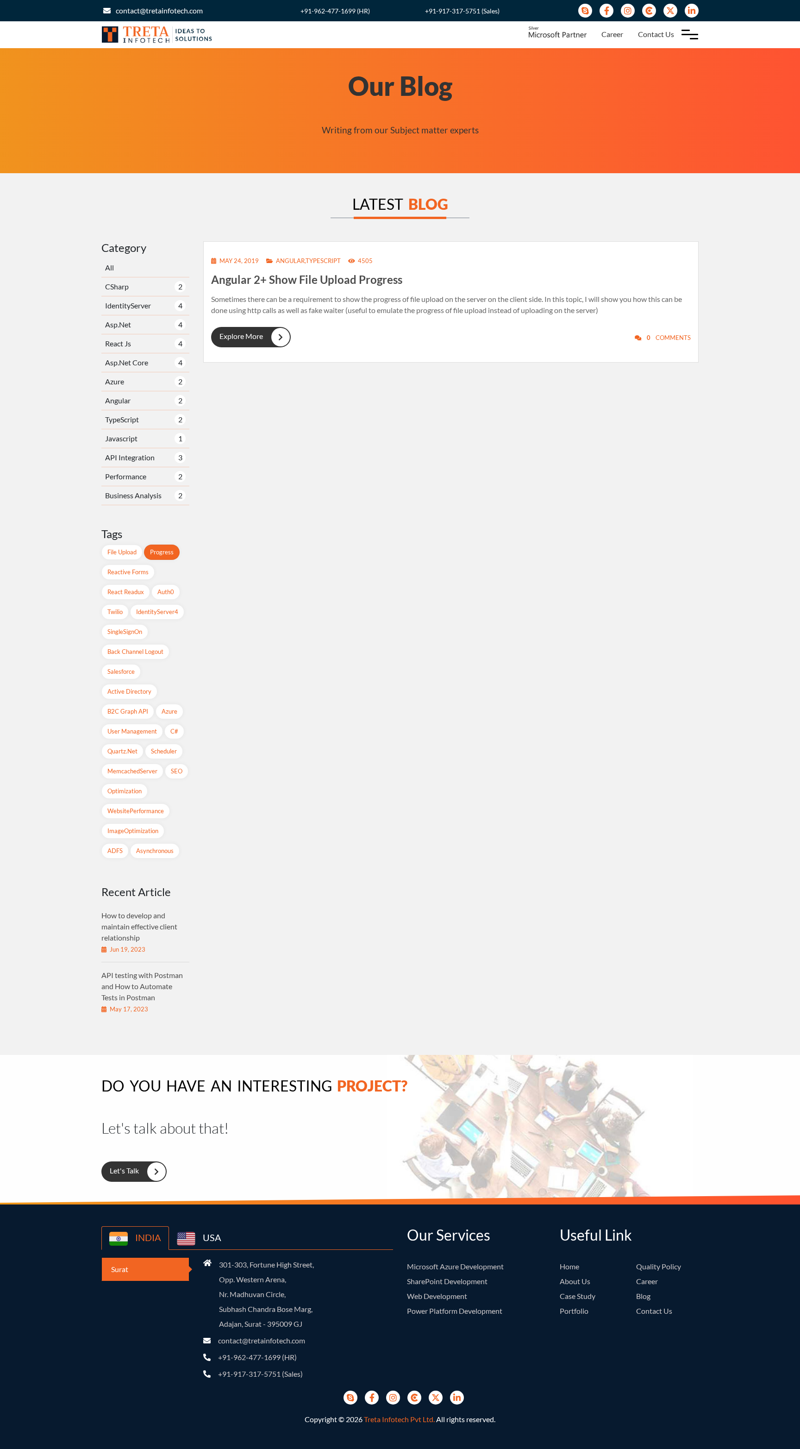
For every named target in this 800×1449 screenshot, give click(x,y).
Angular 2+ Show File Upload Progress (306, 279)
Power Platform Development (454, 1310)
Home (569, 1266)
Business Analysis (133, 495)
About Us (575, 1281)
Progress (162, 552)
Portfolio (574, 1310)
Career (612, 34)
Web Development (437, 1296)
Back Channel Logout (135, 651)
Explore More (241, 336)
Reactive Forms (128, 572)
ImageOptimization (132, 830)
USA (211, 1237)
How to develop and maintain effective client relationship (139, 926)
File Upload (122, 552)
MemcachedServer (132, 771)
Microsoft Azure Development (455, 1266)
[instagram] (628, 11)
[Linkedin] (692, 11)
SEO (176, 771)
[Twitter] (670, 11)
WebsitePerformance (135, 811)
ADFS (115, 850)
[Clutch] (649, 11)
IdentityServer (128, 305)
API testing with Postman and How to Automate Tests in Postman (142, 986)
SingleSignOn (124, 631)
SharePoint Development (447, 1281)
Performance (125, 476)
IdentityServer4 (157, 611)
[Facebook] (606, 11)
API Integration (130, 457)
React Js (118, 343)
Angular (118, 400)
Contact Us (656, 34)
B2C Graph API (127, 711)
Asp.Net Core (126, 362)
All (109, 267)
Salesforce (121, 671)
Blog (643, 1296)
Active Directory (129, 691)
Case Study (577, 1296)
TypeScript (122, 419)
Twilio (115, 611)
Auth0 (165, 592)
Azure (114, 381)
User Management (132, 731)
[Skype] (585, 11)
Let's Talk (124, 1170)
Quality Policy (658, 1266)
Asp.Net (118, 324)
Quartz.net (122, 751)
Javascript (121, 438)
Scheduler (164, 751)
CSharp (117, 286)
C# (174, 731)
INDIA (147, 1237)
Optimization (124, 791)
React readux (125, 592)
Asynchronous (155, 850)
